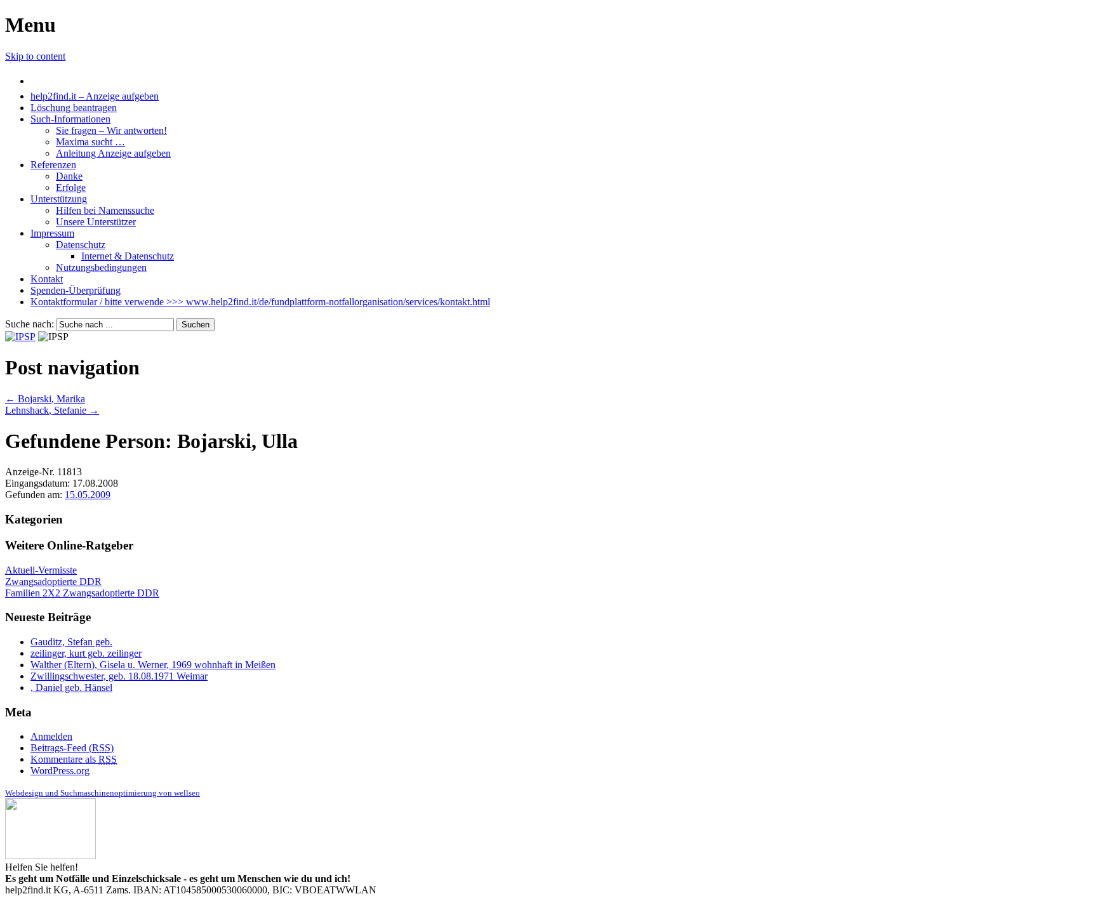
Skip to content (35, 56)
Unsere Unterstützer (96, 221)
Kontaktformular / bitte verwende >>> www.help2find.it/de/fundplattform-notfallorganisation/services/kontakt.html (260, 301)
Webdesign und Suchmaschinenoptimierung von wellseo (102, 793)
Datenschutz (80, 244)
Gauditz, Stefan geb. (71, 641)
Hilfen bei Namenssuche (105, 210)
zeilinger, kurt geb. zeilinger (86, 653)
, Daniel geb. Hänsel (71, 687)
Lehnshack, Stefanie (52, 410)
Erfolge (71, 187)
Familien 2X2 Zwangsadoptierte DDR (82, 593)
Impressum (52, 233)
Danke (69, 176)
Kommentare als (73, 759)
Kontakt (46, 278)
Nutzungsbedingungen (101, 267)
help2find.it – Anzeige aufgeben (94, 96)
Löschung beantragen (73, 107)
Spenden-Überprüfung (75, 290)
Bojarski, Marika (45, 398)
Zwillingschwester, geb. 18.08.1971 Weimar (119, 676)
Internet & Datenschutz (127, 256)
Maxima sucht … (90, 141)
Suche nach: (29, 324)
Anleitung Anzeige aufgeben (113, 153)
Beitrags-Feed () (72, 747)
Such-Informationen (70, 119)
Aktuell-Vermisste (41, 570)
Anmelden (51, 736)
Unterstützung (58, 199)
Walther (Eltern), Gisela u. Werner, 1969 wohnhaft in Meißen (153, 664)
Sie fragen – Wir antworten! (111, 130)
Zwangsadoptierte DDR (53, 581)
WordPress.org (60, 770)
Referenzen (53, 164)
